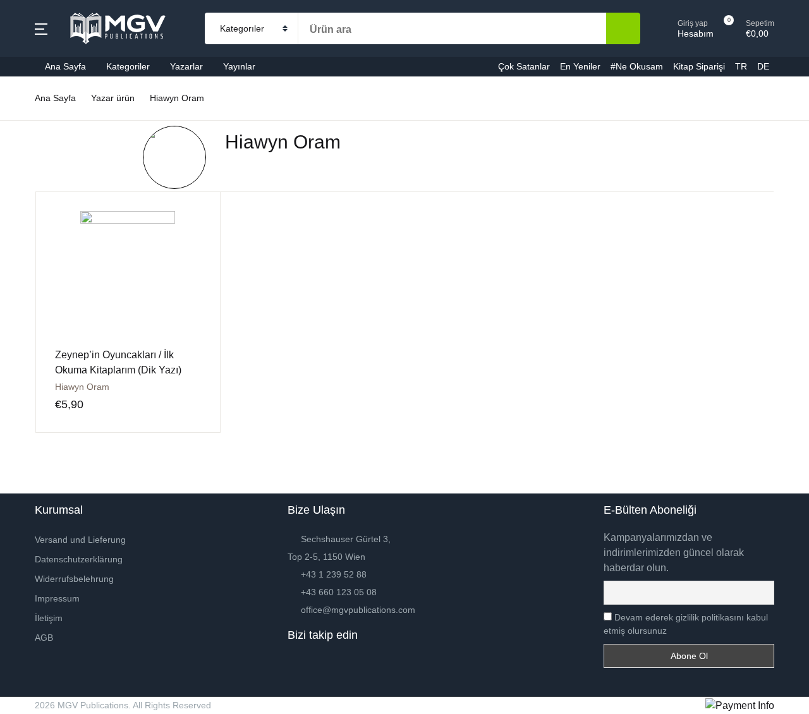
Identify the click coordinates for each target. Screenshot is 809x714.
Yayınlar (37, 174)
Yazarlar (37, 141)
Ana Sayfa (42, 76)
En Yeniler (42, 240)
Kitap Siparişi (49, 306)
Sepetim (37, 339)
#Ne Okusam (48, 273)
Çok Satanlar (48, 207)
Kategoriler (43, 109)
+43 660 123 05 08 (339, 592)
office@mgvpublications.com (358, 610)
